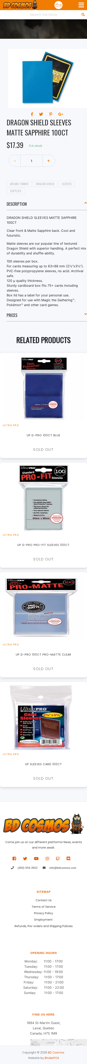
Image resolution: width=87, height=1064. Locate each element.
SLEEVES (67, 184)
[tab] (47, 205)
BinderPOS (52, 1058)
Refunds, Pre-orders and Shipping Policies (44, 926)
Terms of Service (44, 907)
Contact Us (44, 900)
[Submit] (83, 14)
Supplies (15, 191)
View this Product (45, 405)
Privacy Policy (43, 913)
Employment (43, 920)
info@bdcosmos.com (62, 867)
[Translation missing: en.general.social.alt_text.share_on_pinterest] (51, 114)
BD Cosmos (56, 1052)
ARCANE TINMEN (19, 184)
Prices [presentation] (12, 315)
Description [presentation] (17, 204)
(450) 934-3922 (27, 867)
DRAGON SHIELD (45, 184)
